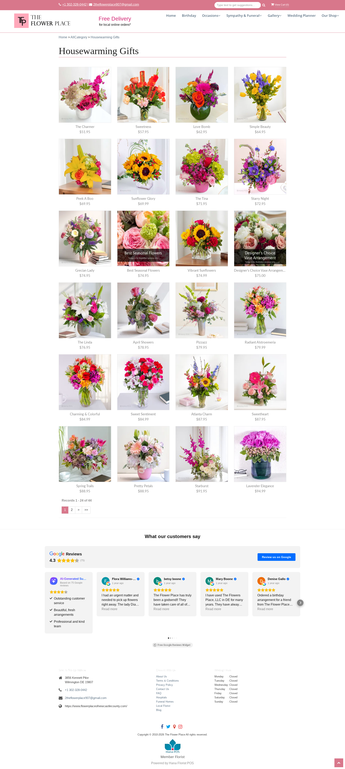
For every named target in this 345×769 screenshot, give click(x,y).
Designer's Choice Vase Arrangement (260, 270)
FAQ (158, 693)
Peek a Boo (84, 198)
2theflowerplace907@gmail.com (116, 4)
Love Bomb (201, 127)
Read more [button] (109, 609)
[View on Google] (106, 581)
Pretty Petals (143, 486)
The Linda (85, 342)
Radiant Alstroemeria (260, 342)
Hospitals (161, 697)
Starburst (201, 486)
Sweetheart (260, 414)
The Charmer (84, 127)
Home (171, 15)
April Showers (143, 342)
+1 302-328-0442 (74, 4)
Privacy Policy (164, 684)
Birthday (189, 15)
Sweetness (143, 127)
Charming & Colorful (85, 414)
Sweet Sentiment (143, 414)
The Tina (201, 198)
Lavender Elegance (260, 486)
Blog (158, 710)
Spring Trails (85, 486)
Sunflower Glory (143, 198)
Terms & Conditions (167, 680)
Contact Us (162, 689)
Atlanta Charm (201, 414)
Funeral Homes (165, 701)
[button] (45, 603)
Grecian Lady (84, 270)
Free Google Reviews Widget (174, 645)
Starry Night (260, 198)
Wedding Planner (302, 15)
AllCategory (78, 37)
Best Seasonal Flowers (143, 270)
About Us (161, 676)
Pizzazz (201, 342)
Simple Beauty (260, 127)
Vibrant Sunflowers (202, 270)
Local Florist (163, 705)
